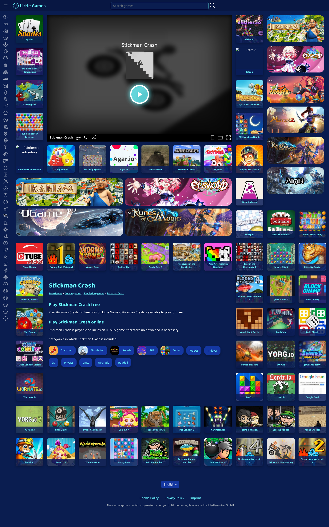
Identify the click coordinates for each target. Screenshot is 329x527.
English (169, 484)
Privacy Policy (174, 498)
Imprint (195, 498)
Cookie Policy (149, 498)
